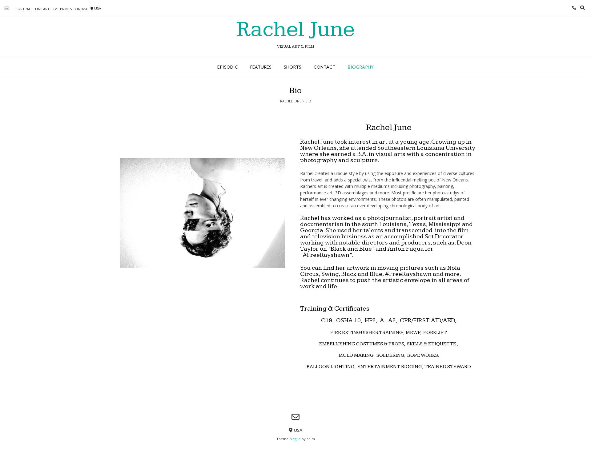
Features (260, 67)
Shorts (292, 67)
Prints (66, 8)
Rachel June (295, 29)
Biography (361, 67)
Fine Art (42, 8)
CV (55, 8)
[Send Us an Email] (7, 8)
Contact (325, 67)
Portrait (23, 8)
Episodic (227, 67)
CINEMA (81, 8)
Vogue (295, 438)
